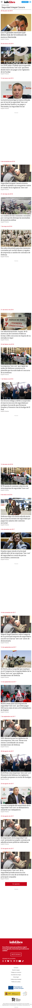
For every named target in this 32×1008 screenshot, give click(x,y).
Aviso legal (16, 977)
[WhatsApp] (3, 961)
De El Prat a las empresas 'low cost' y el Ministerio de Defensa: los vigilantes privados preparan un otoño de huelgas (16, 775)
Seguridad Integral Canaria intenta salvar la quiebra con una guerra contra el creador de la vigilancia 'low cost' (16, 185)
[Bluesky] (8, 961)
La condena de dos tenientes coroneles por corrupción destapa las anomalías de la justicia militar (16, 218)
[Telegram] (14, 961)
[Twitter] (11, 961)
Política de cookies (16, 981)
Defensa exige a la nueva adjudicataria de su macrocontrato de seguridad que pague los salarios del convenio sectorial (15, 519)
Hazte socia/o (16, 954)
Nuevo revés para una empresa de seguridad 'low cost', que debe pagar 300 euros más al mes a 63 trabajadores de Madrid (16, 707)
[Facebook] (5, 961)
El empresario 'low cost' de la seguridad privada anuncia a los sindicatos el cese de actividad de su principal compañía (14, 873)
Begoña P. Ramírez (5, 39)
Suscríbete (25, 1)
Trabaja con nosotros (16, 972)
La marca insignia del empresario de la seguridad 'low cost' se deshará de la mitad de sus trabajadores (15, 807)
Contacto (16, 967)
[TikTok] (23, 961)
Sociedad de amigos (16, 974)
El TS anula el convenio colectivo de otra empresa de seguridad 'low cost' (15, 487)
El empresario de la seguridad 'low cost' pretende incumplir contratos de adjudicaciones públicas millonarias (15, 840)
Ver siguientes (16, 884)
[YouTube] (20, 961)
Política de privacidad (16, 979)
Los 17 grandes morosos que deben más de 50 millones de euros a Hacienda (13, 34)
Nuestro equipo (16, 970)
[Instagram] (16, 961)
